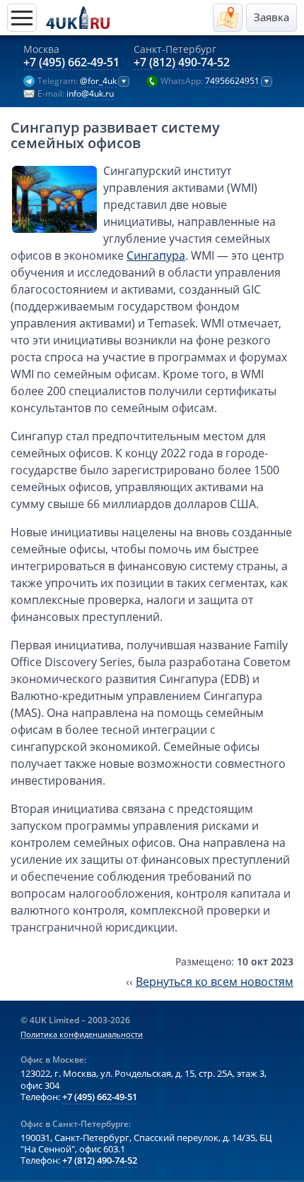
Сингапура (156, 255)
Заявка (271, 17)
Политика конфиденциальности (82, 1034)
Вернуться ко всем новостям (214, 981)
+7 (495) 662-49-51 (71, 63)
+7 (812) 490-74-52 (182, 63)
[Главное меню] (22, 18)
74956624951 (232, 81)
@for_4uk (98, 81)
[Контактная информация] (227, 18)
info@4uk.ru (90, 93)
